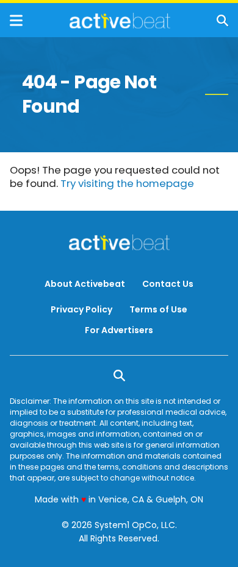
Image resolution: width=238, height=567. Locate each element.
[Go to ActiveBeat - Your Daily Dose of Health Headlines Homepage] (120, 21)
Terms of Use (158, 309)
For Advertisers (119, 330)
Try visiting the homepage (127, 183)
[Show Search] (222, 20)
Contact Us (167, 284)
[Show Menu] (16, 20)
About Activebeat (85, 284)
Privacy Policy (81, 309)
